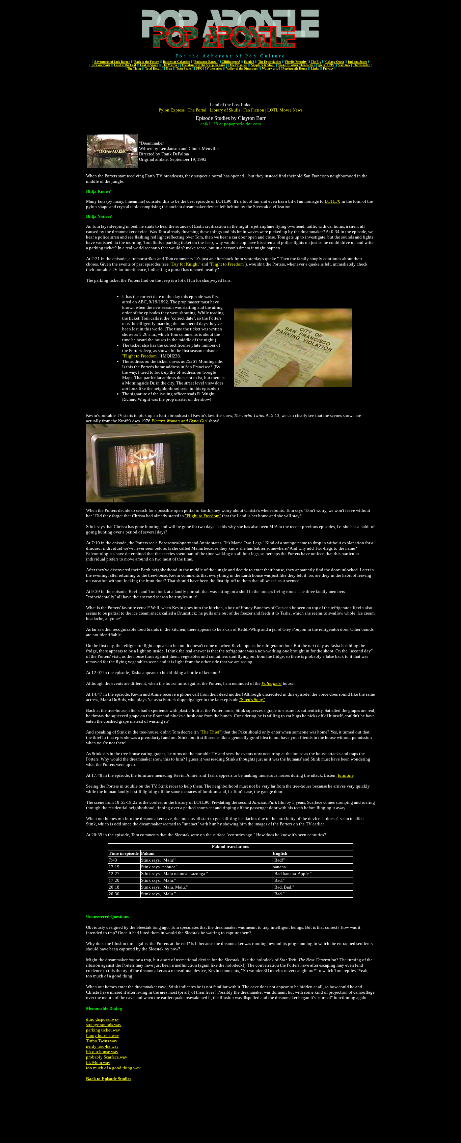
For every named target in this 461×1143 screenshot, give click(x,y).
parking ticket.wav (103, 1030)
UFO (199, 68)
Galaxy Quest (334, 62)
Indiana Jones (357, 62)
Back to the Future (146, 62)
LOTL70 (333, 201)
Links (315, 68)
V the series (214, 68)
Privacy (328, 68)
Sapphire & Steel (262, 65)
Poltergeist (272, 683)
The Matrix (170, 65)
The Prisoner (238, 65)
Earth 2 (249, 62)
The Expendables (269, 62)
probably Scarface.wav (106, 1057)
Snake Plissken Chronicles (296, 65)
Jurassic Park (100, 65)
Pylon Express (172, 110)
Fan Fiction (253, 110)
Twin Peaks (184, 68)
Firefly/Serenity (296, 62)
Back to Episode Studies (108, 1078)
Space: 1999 (326, 65)
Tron (169, 68)
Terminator (362, 65)
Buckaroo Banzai (206, 62)
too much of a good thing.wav (113, 1067)
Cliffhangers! (231, 62)
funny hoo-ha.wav (102, 1035)
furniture (346, 775)
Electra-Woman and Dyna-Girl (180, 420)
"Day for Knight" (185, 264)
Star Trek (344, 65)
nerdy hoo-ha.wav (102, 1046)
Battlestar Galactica (176, 62)
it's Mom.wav (98, 1062)
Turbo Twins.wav (101, 1040)
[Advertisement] (230, 87)
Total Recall (153, 68)
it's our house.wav (102, 1051)
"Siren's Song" (252, 699)
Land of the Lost (125, 65)
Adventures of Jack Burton (112, 62)
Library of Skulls (225, 110)
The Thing (134, 68)
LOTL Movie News (284, 110)
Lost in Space (149, 65)
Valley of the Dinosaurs (242, 68)
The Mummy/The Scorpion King (203, 65)
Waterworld (270, 68)
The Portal (197, 110)
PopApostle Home (294, 68)
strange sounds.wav (103, 1024)
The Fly (316, 62)
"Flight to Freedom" (227, 264)
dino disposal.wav (102, 1019)
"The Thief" (210, 732)
